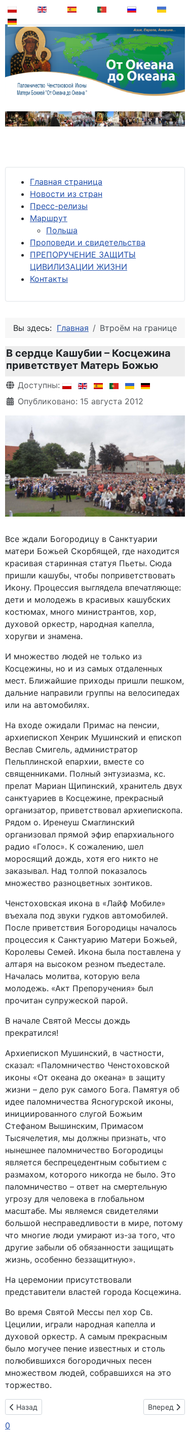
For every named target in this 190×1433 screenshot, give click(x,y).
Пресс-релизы (59, 206)
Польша (62, 230)
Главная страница (66, 182)
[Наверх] (175, 1399)
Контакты (49, 279)
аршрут (52, 218)
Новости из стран (66, 194)
